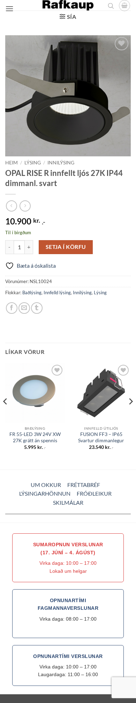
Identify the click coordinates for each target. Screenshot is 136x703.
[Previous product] (25, 205)
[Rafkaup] (68, 5)
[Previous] (5, 415)
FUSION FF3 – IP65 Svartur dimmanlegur (101, 437)
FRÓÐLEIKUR (94, 493)
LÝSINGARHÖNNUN (44, 493)
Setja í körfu (66, 247)
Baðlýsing (31, 292)
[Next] (130, 415)
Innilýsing (60, 162)
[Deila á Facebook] (11, 308)
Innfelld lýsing (57, 292)
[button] (9, 8)
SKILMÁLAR (68, 502)
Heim (11, 162)
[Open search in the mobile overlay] (111, 5)
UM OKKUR (46, 484)
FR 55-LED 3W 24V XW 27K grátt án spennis (35, 437)
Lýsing (32, 162)
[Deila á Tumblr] (37, 308)
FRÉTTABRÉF (83, 484)
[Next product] (11, 205)
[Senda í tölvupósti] (24, 308)
